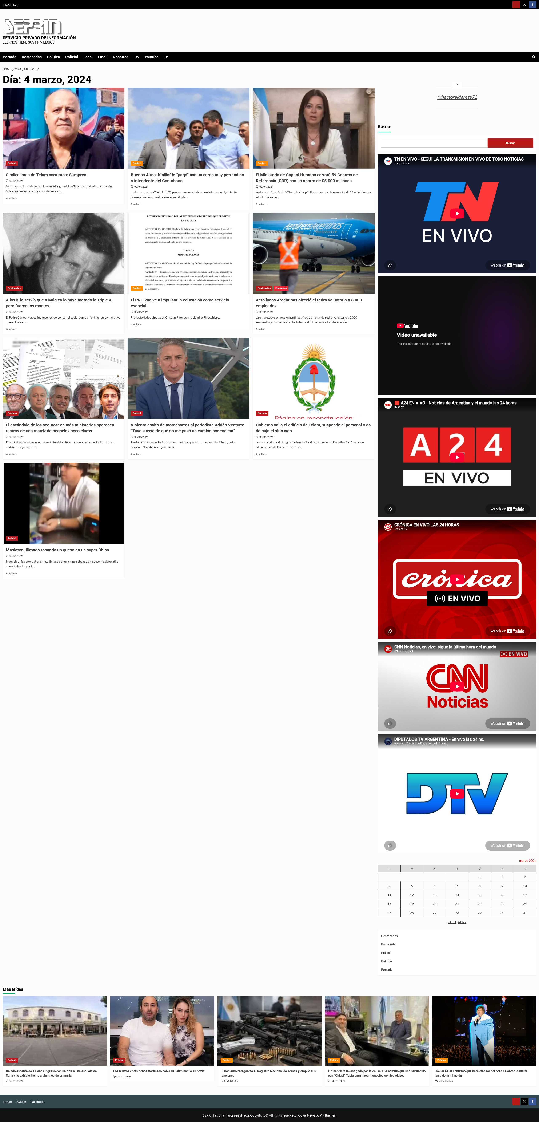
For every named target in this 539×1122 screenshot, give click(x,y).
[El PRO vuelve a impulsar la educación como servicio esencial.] (188, 253)
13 (434, 895)
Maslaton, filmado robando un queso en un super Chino (57, 549)
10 (525, 886)
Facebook (37, 1101)
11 (389, 895)
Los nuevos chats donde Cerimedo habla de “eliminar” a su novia (158, 1071)
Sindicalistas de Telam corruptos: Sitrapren (46, 174)
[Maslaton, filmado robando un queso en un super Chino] (64, 503)
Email (103, 57)
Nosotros (120, 57)
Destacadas (32, 57)
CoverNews (306, 1115)
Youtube (152, 57)
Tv (166, 57)
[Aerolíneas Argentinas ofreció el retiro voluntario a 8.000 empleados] (314, 253)
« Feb (452, 922)
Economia (281, 288)
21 (457, 904)
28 (457, 913)
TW (136, 57)
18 (389, 904)
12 (412, 895)
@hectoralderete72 (457, 97)
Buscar (384, 127)
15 (480, 895)
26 (412, 913)
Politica (53, 57)
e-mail (7, 1101)
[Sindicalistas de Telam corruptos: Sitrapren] (64, 128)
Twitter (21, 1101)
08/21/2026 (16, 1081)
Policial (71, 57)
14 (457, 895)
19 (412, 904)
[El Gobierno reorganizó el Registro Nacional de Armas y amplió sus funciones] (269, 1031)
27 (434, 913)
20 (434, 904)
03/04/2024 (16, 180)
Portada (9, 57)
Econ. (88, 57)
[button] (533, 57)
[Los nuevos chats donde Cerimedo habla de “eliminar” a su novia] (162, 1031)
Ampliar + (11, 198)
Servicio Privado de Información (39, 37)
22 (480, 904)
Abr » (462, 922)
